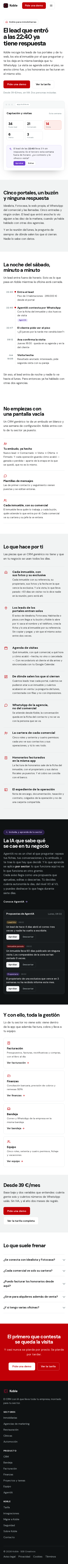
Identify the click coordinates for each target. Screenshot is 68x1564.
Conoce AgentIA (13, 901)
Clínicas (7, 1435)
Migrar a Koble (11, 1519)
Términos (50, 1556)
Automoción (10, 1441)
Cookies (37, 1556)
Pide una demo (34, 5)
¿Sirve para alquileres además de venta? (30, 1296)
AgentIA (8, 1492)
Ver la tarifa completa (21, 1221)
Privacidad (24, 1556)
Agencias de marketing (16, 1423)
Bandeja (7, 1462)
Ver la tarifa (43, 84)
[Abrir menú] (51, 5)
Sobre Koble (10, 1531)
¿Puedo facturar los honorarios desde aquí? (28, 1284)
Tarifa (6, 1507)
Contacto (9, 1537)
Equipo (7, 1486)
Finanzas (8, 1474)
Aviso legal (9, 1556)
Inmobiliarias (10, 1417)
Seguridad (9, 1525)
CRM (6, 1456)
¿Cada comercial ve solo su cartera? (27, 1270)
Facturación (10, 1468)
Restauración (10, 1429)
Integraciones (11, 1513)
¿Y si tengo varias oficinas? (21, 1307)
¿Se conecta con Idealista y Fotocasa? (29, 1259)
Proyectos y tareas (14, 1480)
